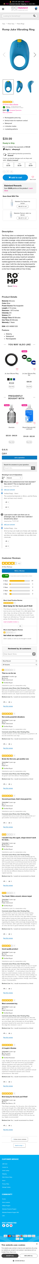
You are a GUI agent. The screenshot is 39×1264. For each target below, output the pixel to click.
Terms (3, 1180)
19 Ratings (6, 104)
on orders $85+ (20, 4)
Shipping (4, 1174)
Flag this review (8, 706)
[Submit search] (33, 468)
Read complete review (10, 622)
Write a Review (13, 104)
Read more (13, 1252)
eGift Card (4, 1164)
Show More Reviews (20, 1139)
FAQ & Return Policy (7, 1177)
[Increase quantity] (11, 171)
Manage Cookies (6, 1187)
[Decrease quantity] (4, 171)
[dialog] (19, 1253)
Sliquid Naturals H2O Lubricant (29, 428)
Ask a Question (7, 112)
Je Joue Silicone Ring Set (29, 374)
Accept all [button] (10, 1255)
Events (4, 1199)
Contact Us (5, 1167)
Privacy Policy (5, 1184)
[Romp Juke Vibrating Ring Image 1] (19, 55)
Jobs (3, 1215)
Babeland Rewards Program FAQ (10, 1212)
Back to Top (18, 1145)
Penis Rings (20, 24)
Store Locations (6, 1202)
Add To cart (16, 177)
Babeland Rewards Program (9, 1209)
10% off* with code (19, 2)
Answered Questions (16, 110)
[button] (3, 9)
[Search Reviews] (34, 654)
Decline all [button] (28, 1255)
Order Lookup (5, 1170)
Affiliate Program (6, 1205)
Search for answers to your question (16, 464)
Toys (3, 24)
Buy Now (11, 386)
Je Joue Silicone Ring (11, 373)
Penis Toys (11, 24)
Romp (15, 286)
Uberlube (11, 427)
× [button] (37, 1244)
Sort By (3, 477)
